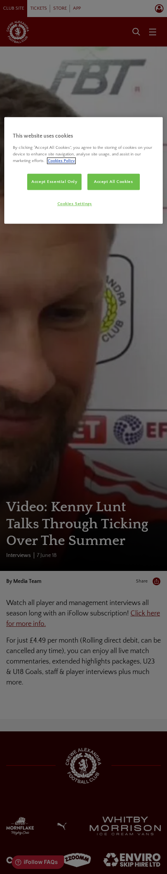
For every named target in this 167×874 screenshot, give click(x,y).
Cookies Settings (74, 203)
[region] (83, 170)
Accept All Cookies (113, 181)
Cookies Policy (61, 160)
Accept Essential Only (54, 181)
